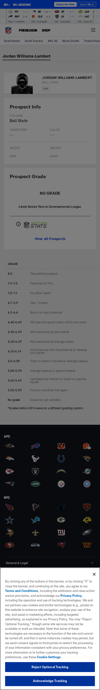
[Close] (94, 574)
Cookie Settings (49, 657)
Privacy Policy (71, 596)
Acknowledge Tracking (50, 681)
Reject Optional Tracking (50, 667)
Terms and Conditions (21, 591)
